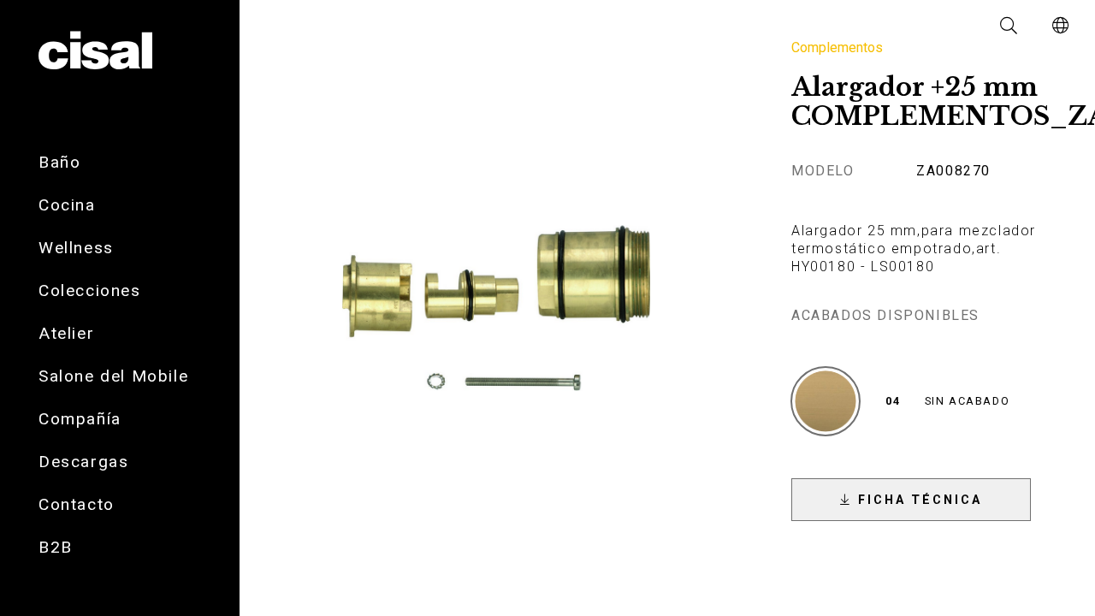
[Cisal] (95, 51)
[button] (1009, 26)
